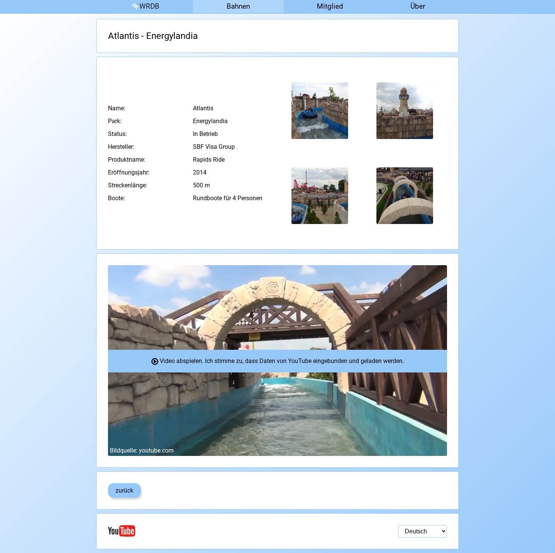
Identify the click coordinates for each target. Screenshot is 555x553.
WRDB (149, 6)
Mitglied (330, 6)
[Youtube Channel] (193, 531)
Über (417, 6)
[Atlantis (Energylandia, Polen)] (320, 110)
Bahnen (238, 6)
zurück (124, 490)
